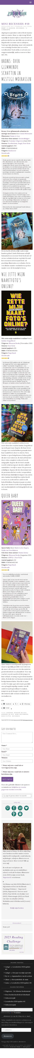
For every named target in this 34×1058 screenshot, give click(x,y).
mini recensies (21, 714)
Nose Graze (26, 1046)
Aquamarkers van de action (22, 976)
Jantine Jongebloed (8, 341)
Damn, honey (23, 553)
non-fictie (6, 716)
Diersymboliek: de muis (20, 979)
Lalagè (7, 967)
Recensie (20, 28)
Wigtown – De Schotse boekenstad (17, 991)
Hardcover (12, 151)
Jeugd (20, 143)
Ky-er (7, 976)
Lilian (7, 979)
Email (4, 752)
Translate (17, 1013)
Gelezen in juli (10, 998)
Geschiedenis (12, 143)
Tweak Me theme (15, 1046)
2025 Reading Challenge (13, 939)
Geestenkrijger (24, 138)
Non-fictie (26, 143)
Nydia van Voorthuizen (9, 550)
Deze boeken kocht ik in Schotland (17, 995)
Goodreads (5, 153)
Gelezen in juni (10, 1005)
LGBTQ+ (11, 557)
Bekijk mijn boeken (17, 908)
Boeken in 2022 (7, 714)
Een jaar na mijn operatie (22, 973)
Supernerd (7, 877)
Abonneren (8, 1036)
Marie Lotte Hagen (22, 548)
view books (21, 952)
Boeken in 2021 (20, 712)
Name (4, 745)
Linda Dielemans (26, 134)
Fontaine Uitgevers (16, 141)
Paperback (12, 353)
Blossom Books (14, 343)
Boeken (12, 28)
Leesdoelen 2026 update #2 (21, 983)
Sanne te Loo (15, 136)
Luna (7, 983)
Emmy (3, 28)
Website (4, 758)
